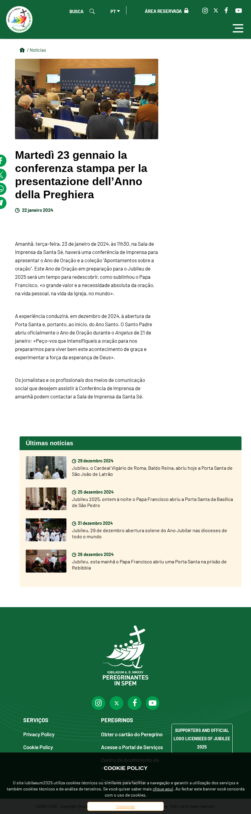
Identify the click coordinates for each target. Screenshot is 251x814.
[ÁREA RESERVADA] (185, 10)
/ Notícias (36, 50)
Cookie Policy (38, 746)
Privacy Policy (38, 733)
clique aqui (163, 788)
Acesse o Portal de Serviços (132, 746)
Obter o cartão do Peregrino (132, 733)
